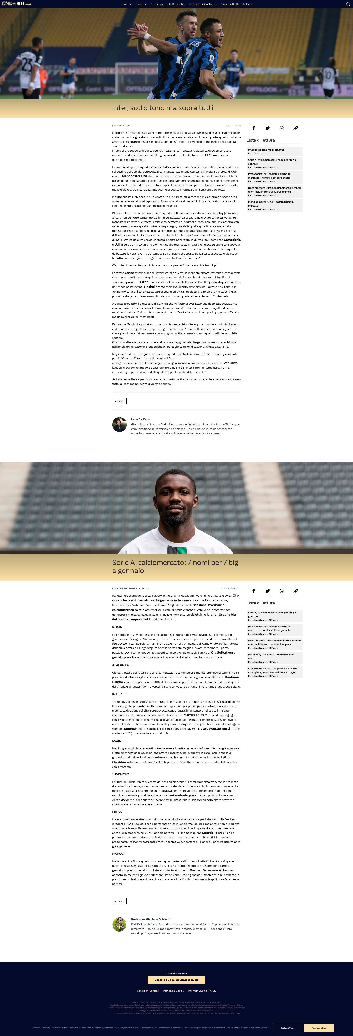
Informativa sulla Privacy (202, 990)
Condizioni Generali (148, 990)
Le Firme (248, 4)
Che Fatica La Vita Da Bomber (168, 4)
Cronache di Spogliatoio (202, 4)
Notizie (127, 4)
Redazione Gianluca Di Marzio (151, 919)
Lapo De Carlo (140, 419)
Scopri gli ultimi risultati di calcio (176, 980)
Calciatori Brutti (230, 4)
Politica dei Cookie (173, 990)
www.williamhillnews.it (126, 1013)
